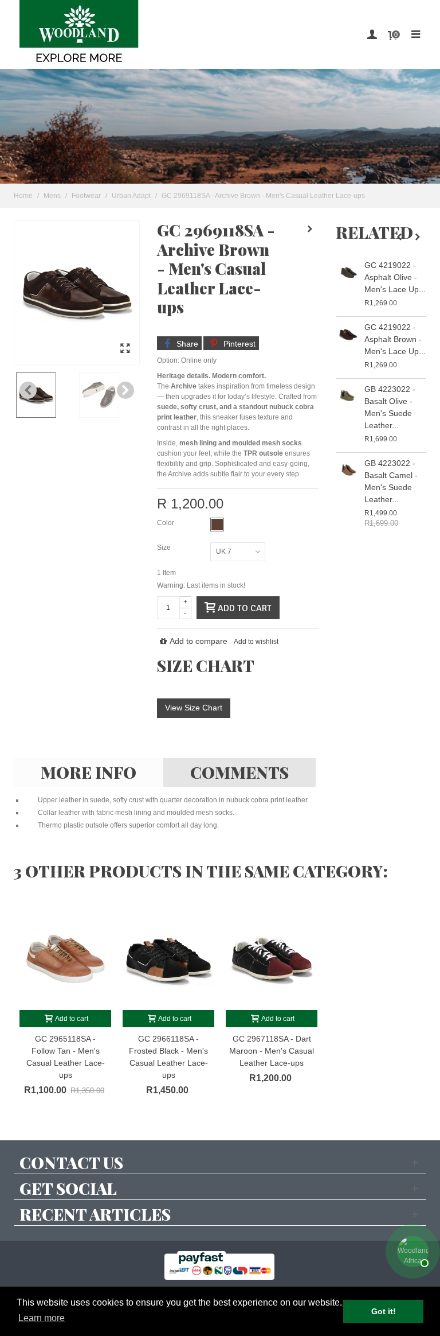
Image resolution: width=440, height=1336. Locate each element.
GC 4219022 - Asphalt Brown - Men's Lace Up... (395, 339)
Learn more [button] (41, 1318)
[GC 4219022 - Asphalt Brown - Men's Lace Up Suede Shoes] (347, 334)
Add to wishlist (256, 642)
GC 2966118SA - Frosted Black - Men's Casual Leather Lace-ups (168, 1056)
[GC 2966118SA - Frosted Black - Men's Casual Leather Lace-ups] (168, 957)
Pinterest (238, 343)
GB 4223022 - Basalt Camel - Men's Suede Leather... (391, 481)
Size (164, 547)
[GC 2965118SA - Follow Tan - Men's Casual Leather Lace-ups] (65, 957)
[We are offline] (411, 1250)
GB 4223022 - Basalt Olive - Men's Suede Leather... (389, 407)
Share (186, 343)
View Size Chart (193, 707)
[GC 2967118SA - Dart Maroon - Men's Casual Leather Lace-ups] (271, 957)
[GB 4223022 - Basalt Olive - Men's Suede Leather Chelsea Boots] (347, 396)
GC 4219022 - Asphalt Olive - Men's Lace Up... (395, 277)
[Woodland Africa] (79, 34)
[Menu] (415, 34)
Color (166, 523)
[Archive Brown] (124, 349)
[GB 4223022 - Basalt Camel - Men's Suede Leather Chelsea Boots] (347, 470)
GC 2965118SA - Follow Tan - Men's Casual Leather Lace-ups (65, 1056)
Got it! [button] (383, 1311)
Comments (239, 772)
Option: (168, 360)
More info (88, 772)
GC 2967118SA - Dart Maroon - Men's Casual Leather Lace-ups (271, 1050)
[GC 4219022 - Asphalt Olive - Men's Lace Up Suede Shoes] (347, 272)
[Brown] (217, 524)
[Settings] (372, 34)
